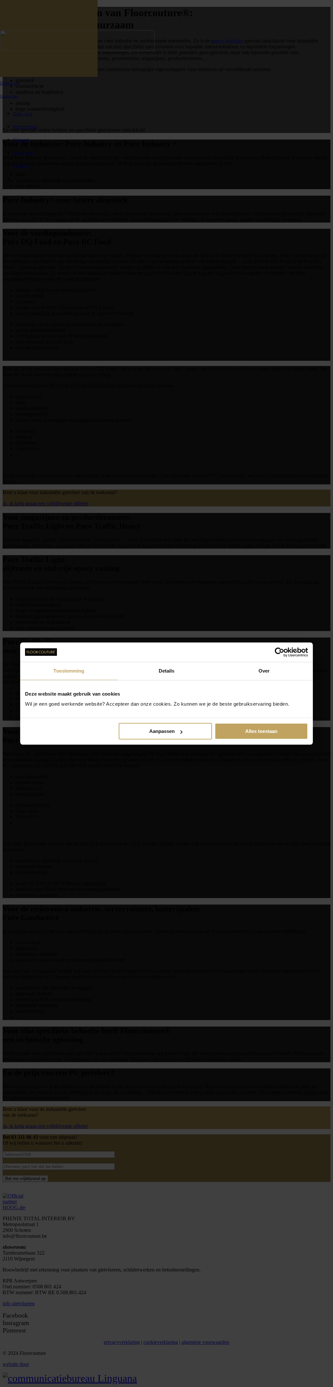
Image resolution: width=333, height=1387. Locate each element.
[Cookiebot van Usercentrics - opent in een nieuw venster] (279, 652)
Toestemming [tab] (68, 671)
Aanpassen (162, 731)
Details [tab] (167, 671)
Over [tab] (264, 671)
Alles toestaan (261, 731)
